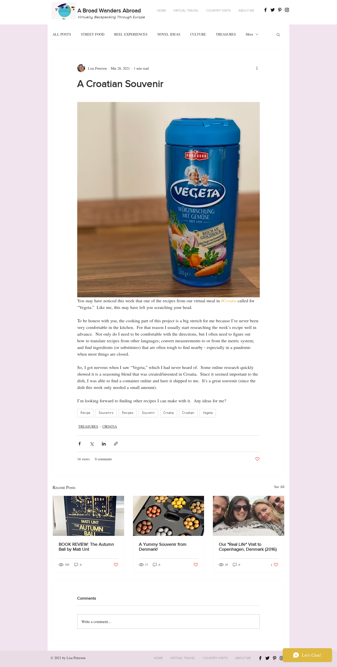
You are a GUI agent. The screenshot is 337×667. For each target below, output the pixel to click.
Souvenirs (106, 413)
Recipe (85, 413)
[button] (186, 10)
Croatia (168, 413)
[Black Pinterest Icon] (279, 10)
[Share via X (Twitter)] (91, 443)
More (249, 34)
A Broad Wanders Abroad (109, 10)
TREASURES (226, 34)
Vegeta (208, 413)
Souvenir (148, 413)
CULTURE (198, 34)
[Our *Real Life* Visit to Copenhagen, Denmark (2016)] (248, 516)
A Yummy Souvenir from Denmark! (163, 547)
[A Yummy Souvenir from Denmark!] (168, 516)
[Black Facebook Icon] (265, 10)
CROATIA (109, 426)
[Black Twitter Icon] (272, 10)
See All (279, 486)
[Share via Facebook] (79, 443)
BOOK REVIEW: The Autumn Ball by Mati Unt (86, 547)
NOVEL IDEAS (168, 34)
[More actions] (257, 68)
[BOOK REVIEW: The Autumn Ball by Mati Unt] (88, 516)
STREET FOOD (92, 34)
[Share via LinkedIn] (103, 443)
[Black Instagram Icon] (287, 10)
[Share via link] (115, 443)
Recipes (127, 413)
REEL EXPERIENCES (131, 34)
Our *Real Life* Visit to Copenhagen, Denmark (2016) (248, 547)
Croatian (188, 413)
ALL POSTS (62, 34)
